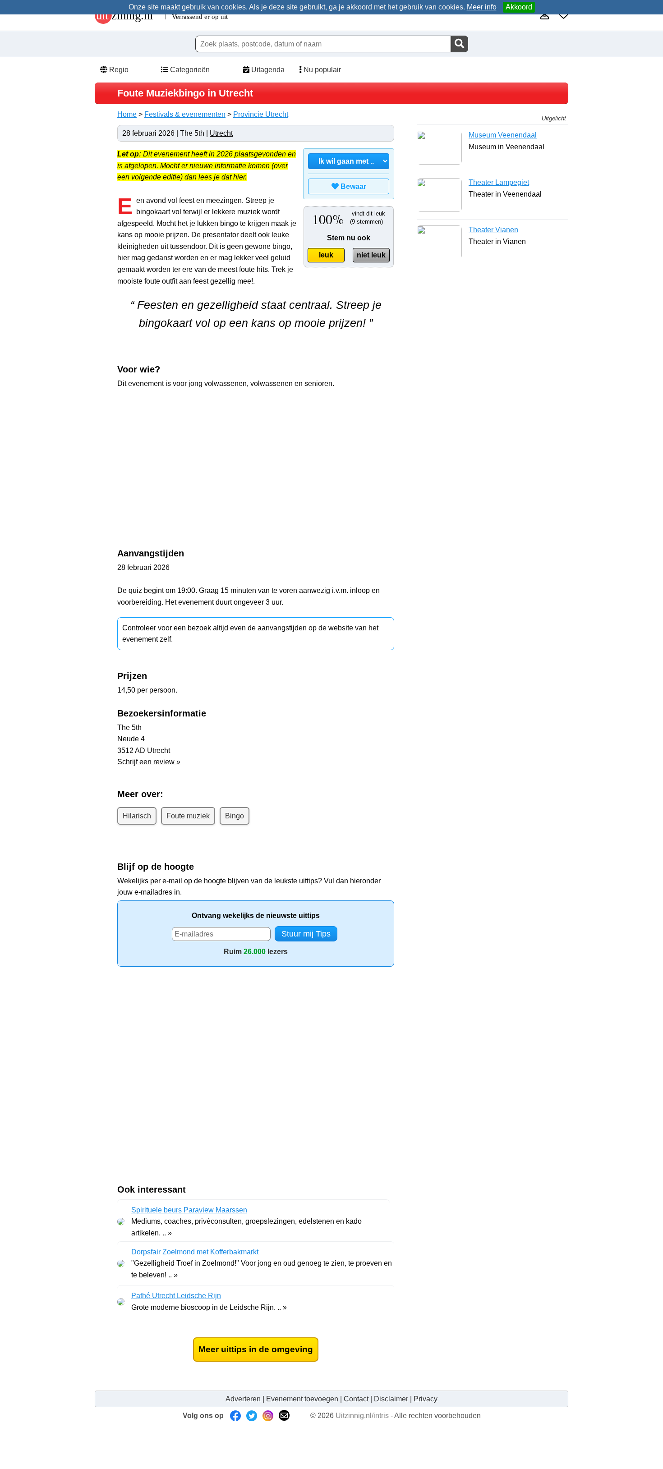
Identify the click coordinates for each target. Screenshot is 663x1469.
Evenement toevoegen (302, 1399)
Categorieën (189, 69)
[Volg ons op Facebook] (235, 1415)
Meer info (482, 7)
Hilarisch (137, 816)
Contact (356, 1399)
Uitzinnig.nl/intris (362, 1415)
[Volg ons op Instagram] (268, 1415)
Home (127, 114)
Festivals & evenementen (185, 114)
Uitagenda (267, 69)
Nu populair (321, 69)
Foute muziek (188, 816)
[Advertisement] (193, 462)
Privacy (425, 1399)
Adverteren (243, 1399)
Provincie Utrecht (260, 114)
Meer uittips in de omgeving (255, 1349)
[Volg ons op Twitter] (252, 1415)
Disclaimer (391, 1399)
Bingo (234, 816)
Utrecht (221, 133)
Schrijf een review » (148, 762)
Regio (118, 69)
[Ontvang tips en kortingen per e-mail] (284, 1415)
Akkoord (519, 7)
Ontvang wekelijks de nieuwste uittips (256, 915)
